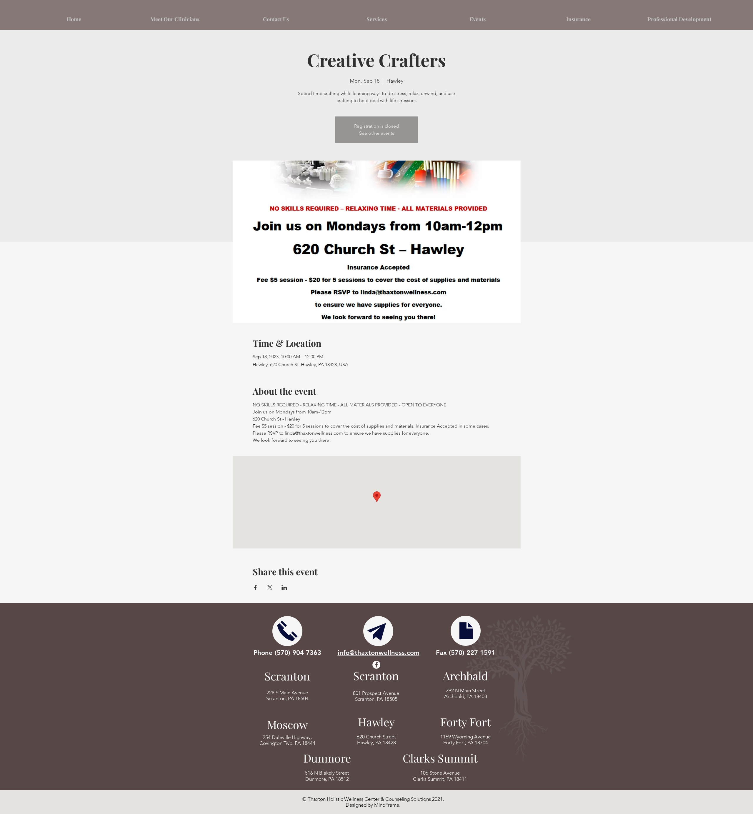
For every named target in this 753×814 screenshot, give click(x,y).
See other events (376, 133)
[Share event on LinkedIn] (284, 587)
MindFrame (386, 805)
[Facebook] (376, 665)
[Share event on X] (270, 587)
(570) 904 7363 (298, 653)
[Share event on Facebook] (255, 587)
